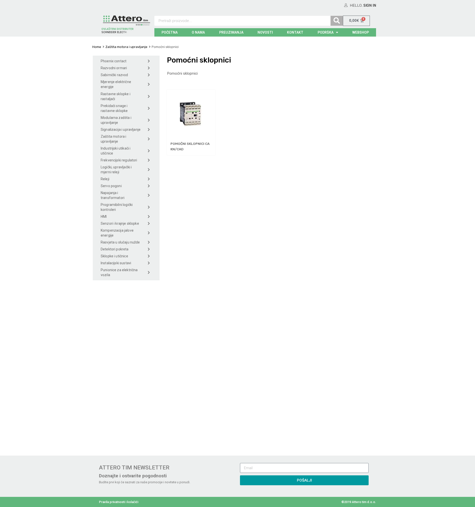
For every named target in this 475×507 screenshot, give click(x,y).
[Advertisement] (126, 366)
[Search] (337, 21)
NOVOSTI (265, 32)
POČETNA (170, 32)
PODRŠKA (325, 32)
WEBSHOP (360, 32)
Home (96, 47)
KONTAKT (295, 32)
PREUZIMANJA (231, 32)
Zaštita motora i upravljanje (126, 47)
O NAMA (198, 32)
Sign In (369, 5)
